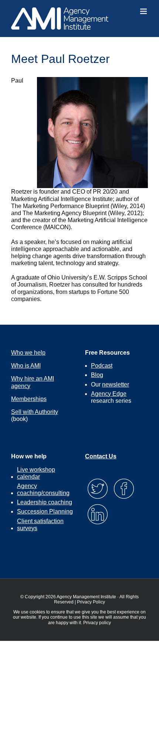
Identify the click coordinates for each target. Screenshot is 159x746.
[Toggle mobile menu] (144, 11)
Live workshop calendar (36, 473)
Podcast (101, 365)
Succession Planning (45, 511)
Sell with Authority (34, 412)
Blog (97, 375)
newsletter (115, 384)
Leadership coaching (44, 502)
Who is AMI (26, 365)
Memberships (29, 399)
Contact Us (100, 456)
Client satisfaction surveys (40, 524)
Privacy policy (97, 622)
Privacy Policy (91, 602)
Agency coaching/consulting (43, 489)
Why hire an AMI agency (32, 382)
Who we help (28, 352)
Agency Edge (108, 394)
